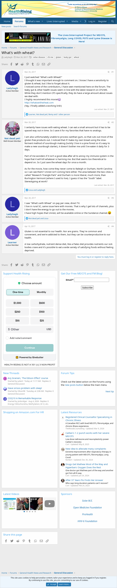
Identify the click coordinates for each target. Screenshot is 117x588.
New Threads (11, 373)
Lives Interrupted (56, 21)
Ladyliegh (8, 57)
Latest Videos (11, 494)
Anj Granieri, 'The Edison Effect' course (28, 378)
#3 (113, 198)
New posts (6, 26)
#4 (113, 226)
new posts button (74, 384)
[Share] (108, 72)
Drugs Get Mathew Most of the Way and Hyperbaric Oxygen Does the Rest (87, 466)
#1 (113, 72)
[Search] (112, 21)
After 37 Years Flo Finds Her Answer (84, 480)
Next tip (110, 391)
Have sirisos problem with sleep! (25, 388)
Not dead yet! (12, 138)
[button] (42, 21)
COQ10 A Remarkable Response (24, 398)
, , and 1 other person (49, 114)
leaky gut (67, 57)
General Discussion (16, 383)
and (37, 190)
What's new (34, 21)
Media (75, 21)
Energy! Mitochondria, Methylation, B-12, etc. (28, 404)
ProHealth (87, 514)
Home (7, 21)
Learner (12, 242)
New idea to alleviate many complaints (86, 448)
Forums (19, 21)
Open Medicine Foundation (87, 507)
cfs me (50, 57)
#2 (113, 122)
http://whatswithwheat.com (39, 102)
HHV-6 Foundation (87, 521)
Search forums (20, 26)
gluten (58, 57)
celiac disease (39, 57)
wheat (76, 57)
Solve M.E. (87, 500)
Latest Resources (71, 412)
